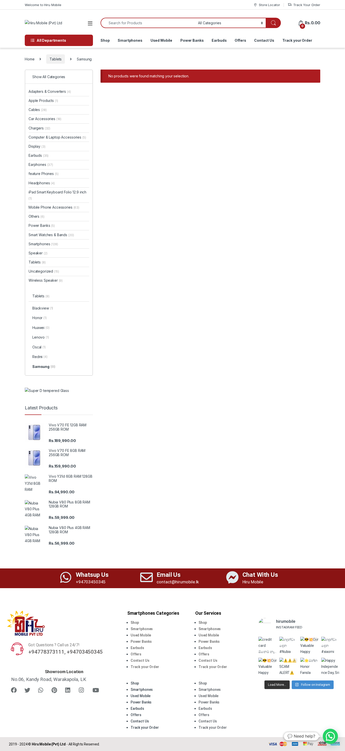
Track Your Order (306, 5)
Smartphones (130, 40)
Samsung (43, 366)
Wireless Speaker (46, 280)
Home (29, 59)
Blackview (42, 308)
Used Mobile (161, 40)
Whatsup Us (92, 574)
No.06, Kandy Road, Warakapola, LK (48, 679)
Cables (37, 109)
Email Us (169, 574)
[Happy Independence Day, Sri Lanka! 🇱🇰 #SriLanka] (330, 667)
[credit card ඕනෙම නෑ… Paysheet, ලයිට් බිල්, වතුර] (267, 646)
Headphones (42, 183)
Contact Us (264, 40)
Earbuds (219, 40)
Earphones (41, 164)
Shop (105, 40)
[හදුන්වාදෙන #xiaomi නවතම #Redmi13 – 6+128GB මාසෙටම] (330, 646)
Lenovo (40, 337)
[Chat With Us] (232, 577)
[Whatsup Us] (65, 577)
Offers (240, 40)
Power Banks (192, 40)
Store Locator (269, 5)
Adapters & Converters (50, 91)
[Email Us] (146, 577)
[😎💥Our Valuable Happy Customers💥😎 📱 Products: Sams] (309, 646)
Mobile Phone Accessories (54, 207)
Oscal (39, 347)
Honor (39, 318)
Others (36, 216)
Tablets (56, 59)
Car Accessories (45, 119)
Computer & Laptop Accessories (57, 137)
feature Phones (44, 173)
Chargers (39, 128)
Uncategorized (44, 271)
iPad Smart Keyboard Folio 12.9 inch (57, 195)
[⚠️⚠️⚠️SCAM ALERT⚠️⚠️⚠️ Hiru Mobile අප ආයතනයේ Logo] (288, 667)
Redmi (39, 357)
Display (37, 146)
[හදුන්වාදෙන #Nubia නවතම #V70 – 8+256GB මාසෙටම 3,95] (288, 646)
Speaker (38, 253)
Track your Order (297, 40)
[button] (153, 677)
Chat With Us (260, 574)
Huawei (41, 327)
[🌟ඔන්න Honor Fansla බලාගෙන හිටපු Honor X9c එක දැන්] (309, 667)
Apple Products (43, 100)
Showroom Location (64, 671)
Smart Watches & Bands (51, 235)
